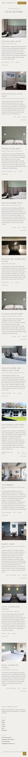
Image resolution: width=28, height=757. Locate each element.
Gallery (3, 722)
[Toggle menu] (3, 3)
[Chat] (24, 753)
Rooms (3, 720)
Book (3, 728)
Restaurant (4, 730)
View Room (5, 65)
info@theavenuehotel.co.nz (8, 743)
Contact (3, 726)
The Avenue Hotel (11, 3)
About (3, 724)
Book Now (22, 3)
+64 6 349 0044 (6, 741)
